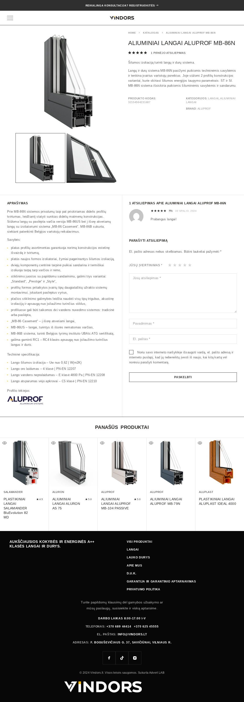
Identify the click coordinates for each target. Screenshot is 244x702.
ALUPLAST (206, 492)
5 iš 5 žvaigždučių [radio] (190, 265)
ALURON (58, 492)
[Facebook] (109, 658)
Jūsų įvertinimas (146, 265)
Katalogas (151, 32)
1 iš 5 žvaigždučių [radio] (170, 265)
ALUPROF (204, 108)
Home (132, 32)
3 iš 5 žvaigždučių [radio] (180, 265)
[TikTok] (122, 658)
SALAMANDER (13, 492)
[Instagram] (134, 658)
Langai (213, 98)
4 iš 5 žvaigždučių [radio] (185, 265)
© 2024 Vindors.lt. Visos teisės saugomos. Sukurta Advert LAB (122, 672)
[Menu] (10, 18)
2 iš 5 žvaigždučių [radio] (175, 265)
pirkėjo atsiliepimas (168, 52)
